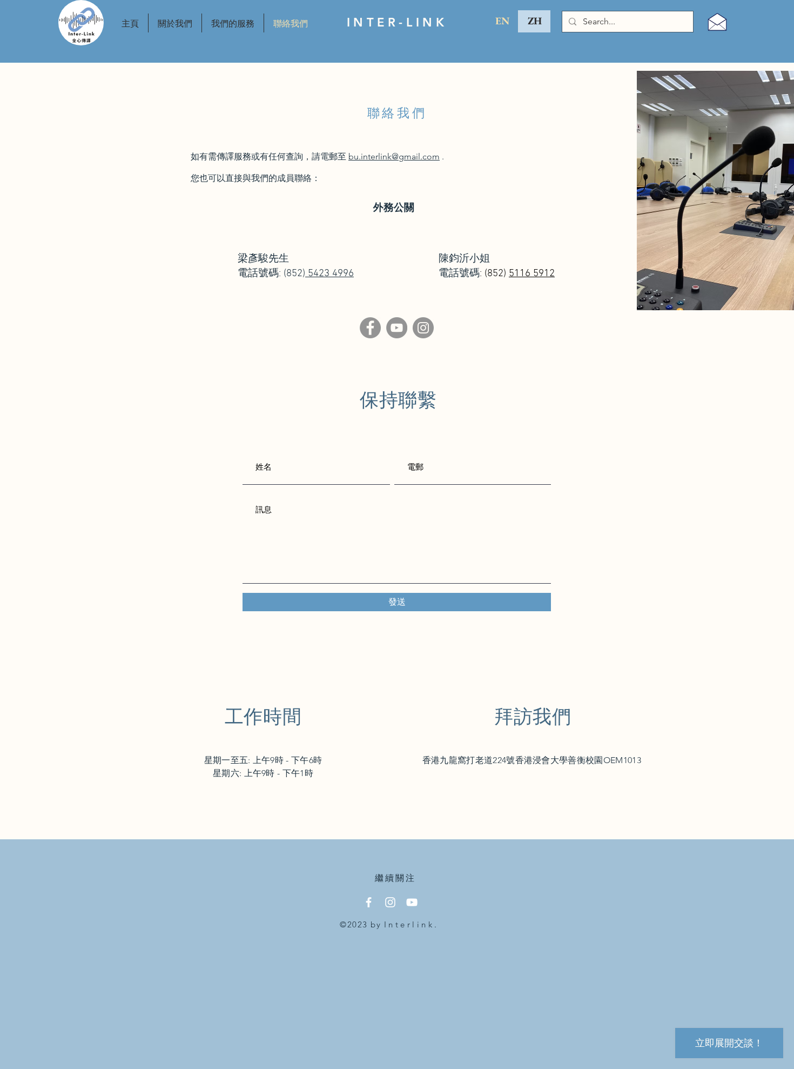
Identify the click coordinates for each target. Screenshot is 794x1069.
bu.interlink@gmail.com (394, 156)
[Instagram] (423, 327)
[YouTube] (396, 327)
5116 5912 (532, 274)
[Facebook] (370, 327)
